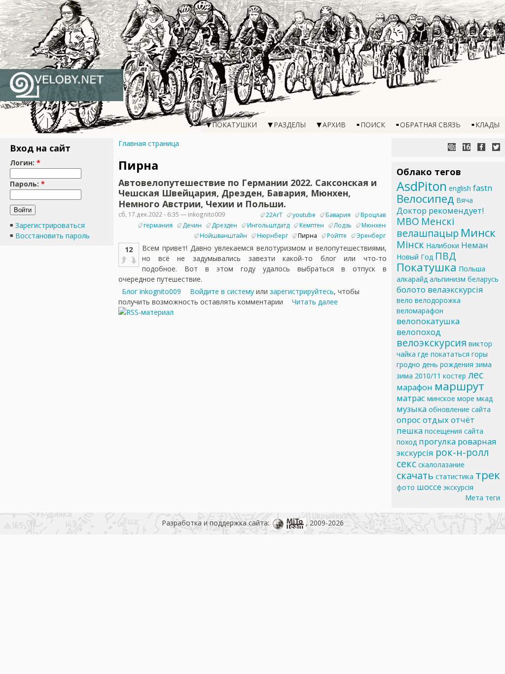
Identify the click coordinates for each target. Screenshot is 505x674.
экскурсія (458, 487)
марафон (415, 387)
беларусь (483, 279)
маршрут (459, 386)
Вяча (464, 200)
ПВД (445, 255)
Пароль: (27, 183)
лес (475, 374)
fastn (482, 187)
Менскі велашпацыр (428, 227)
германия (158, 225)
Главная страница (148, 143)
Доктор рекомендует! (440, 210)
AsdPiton (422, 186)
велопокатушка (428, 321)
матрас (411, 398)
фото (406, 487)
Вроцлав (373, 215)
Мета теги (482, 497)
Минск (478, 232)
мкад (484, 398)
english (460, 188)
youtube (304, 215)
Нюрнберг (272, 235)
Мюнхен (373, 225)
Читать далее (315, 301)
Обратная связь (430, 124)
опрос (409, 419)
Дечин (192, 225)
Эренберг (371, 235)
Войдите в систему (222, 291)
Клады (487, 124)
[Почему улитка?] (452, 147)
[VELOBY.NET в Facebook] (481, 147)
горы (479, 354)
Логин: (25, 162)
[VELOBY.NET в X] (496, 147)
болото (411, 289)
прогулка (437, 441)
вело (405, 300)
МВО (408, 221)
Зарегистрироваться (50, 225)
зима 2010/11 (419, 375)
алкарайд (412, 279)
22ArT (274, 215)
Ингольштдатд (268, 225)
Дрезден (224, 225)
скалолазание (441, 464)
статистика (454, 476)
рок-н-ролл (462, 452)
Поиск (373, 124)
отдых (436, 419)
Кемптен (311, 225)
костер (454, 375)
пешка (410, 430)
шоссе (429, 486)
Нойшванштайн (223, 235)
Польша (472, 268)
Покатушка (427, 267)
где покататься (443, 354)
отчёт (462, 419)
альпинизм (448, 279)
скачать (415, 475)
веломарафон (420, 310)
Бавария (338, 215)
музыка (412, 408)
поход (407, 442)
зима (483, 364)
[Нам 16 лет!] (466, 147)
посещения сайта (454, 431)
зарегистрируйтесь (302, 291)
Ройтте (337, 235)
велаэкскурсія (455, 289)
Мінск (410, 244)
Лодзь (343, 225)
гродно (408, 364)
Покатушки (234, 124)
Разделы (290, 124)
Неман (474, 245)
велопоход (419, 331)
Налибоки (442, 245)
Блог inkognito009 (151, 291)
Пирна (307, 235)
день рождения (447, 364)
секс (406, 463)
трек (487, 475)
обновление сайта (460, 409)
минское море (450, 398)
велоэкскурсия (432, 342)
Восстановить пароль (52, 235)
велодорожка (438, 300)
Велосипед (425, 198)
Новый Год (415, 257)
